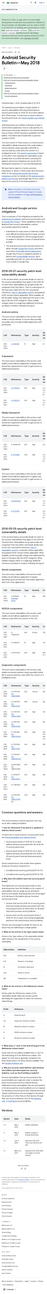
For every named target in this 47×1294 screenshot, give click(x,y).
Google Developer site (14, 1063)
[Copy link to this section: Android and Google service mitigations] (18, 212)
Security (17, 48)
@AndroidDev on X (8, 1229)
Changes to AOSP (31, 38)
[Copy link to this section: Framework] (15, 356)
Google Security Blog (9, 1236)
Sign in (41, 3)
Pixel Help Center (7, 1259)
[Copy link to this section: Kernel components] (23, 570)
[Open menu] (3, 2)
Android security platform (12, 219)
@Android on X (7, 1225)
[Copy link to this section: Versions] (15, 1110)
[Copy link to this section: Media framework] (22, 413)
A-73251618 (15, 344)
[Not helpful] (18, 52)
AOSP (3, 48)
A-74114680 (15, 455)
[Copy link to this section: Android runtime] (20, 312)
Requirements (6, 1202)
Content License (23, 1180)
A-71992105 (15, 388)
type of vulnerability (19, 293)
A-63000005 (16, 501)
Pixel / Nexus (12, 1101)
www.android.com (8, 1263)
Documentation (9, 10)
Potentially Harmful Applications (28, 251)
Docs (9, 48)
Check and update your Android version (20, 837)
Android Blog (6, 1232)
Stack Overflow (7, 1270)
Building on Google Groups (11, 1243)
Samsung (37, 1099)
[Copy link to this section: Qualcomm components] (28, 665)
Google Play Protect (12, 222)
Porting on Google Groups (11, 1246)
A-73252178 (15, 400)
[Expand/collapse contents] (14, 75)
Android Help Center (9, 1256)
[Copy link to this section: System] (11, 469)
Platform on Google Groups (11, 1239)
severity (31, 293)
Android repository (8, 1198)
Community (19, 1281)
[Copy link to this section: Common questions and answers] (4, 816)
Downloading (6, 1206)
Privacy (40, 1281)
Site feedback (8, 1285)
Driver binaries (7, 1216)
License (33, 1281)
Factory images (7, 1213)
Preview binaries (7, 1209)
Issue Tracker (6, 1273)
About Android (7, 1281)
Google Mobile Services (25, 257)
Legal (27, 1281)
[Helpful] (15, 52)
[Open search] (31, 2)
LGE (3, 1101)
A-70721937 (15, 511)
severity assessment (28, 153)
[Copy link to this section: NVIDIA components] (24, 608)
